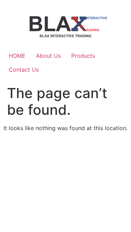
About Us (48, 55)
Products (83, 55)
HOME (17, 55)
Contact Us (24, 69)
